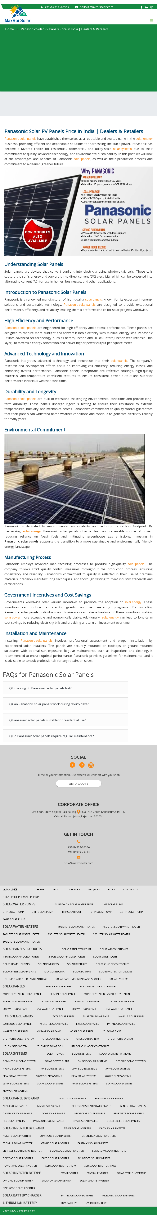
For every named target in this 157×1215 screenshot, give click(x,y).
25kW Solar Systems (16, 1083)
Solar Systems (119, 979)
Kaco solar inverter (112, 1128)
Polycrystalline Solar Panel (98, 986)
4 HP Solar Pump (71, 911)
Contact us (130, 889)
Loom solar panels (53, 1113)
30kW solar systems (50, 1083)
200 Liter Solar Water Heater (21, 934)
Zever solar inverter (77, 1128)
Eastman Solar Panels (109, 1098)
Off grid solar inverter (18, 1180)
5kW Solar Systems (15, 1076)
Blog (111, 889)
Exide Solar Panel (87, 1023)
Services (74, 889)
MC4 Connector (54, 971)
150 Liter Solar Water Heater (121, 926)
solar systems (122, 148)
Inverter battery (95, 1203)
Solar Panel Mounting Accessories (78, 979)
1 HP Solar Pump (112, 904)
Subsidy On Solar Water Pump (74, 904)
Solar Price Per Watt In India (21, 897)
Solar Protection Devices (115, 971)
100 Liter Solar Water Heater (76, 926)
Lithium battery (67, 1203)
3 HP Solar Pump (42, 911)
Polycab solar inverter (18, 1158)
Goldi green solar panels (123, 1121)
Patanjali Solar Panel (121, 1023)
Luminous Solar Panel (17, 1023)
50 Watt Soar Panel (54, 1001)
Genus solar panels (133, 1106)
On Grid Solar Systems (92, 1061)
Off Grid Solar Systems (131, 1061)
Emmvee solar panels (49, 1106)
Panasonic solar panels (20, 138)
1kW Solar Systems (51, 1068)
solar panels (82, 159)
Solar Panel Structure (77, 949)
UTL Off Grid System (120, 1038)
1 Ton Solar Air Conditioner (21, 956)
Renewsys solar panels (129, 1113)
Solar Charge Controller (112, 964)
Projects (94, 889)
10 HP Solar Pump (14, 919)
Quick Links (10, 889)
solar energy (144, 138)
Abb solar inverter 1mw (60, 1165)
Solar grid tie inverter (94, 1180)
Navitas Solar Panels (72, 1098)
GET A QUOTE (78, 783)
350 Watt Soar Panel (119, 1009)
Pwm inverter (69, 1173)
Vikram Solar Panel (49, 1031)
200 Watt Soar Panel (16, 1009)
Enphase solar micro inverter (22, 1150)
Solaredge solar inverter (67, 1150)
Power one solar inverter (20, 1165)
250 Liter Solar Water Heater (66, 934)
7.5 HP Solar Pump (131, 911)
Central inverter (97, 1173)
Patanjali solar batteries (77, 1195)
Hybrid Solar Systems (17, 1068)
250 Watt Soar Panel (50, 1009)
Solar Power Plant (57, 1061)
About (57, 889)
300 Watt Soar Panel (85, 1009)
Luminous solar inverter (56, 1135)
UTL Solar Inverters (55, 1038)
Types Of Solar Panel (58, 986)
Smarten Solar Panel (96, 1016)
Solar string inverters (131, 1173)
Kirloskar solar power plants (91, 1106)
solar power (12, 617)
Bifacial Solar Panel (62, 994)
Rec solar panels (14, 1121)
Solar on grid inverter (56, 1180)
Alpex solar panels (15, 1106)
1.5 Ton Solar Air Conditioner (66, 956)
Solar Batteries (77, 964)
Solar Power (55, 1053)
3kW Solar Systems (117, 1068)
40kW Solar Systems (85, 1083)
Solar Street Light (105, 956)
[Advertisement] (78, 63)
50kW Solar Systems (119, 1083)
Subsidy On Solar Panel (18, 1001)
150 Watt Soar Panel (122, 1001)
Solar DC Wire (82, 971)
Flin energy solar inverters (98, 1135)
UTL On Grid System (15, 1046)
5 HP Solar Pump (101, 911)
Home (40, 889)
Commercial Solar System (19, 1061)
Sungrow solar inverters (109, 1150)
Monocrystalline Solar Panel (22, 994)
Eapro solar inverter (55, 1158)
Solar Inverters (48, 964)
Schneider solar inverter (94, 1158)
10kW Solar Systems (49, 1076)
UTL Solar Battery (87, 1038)
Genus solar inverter (55, 1143)
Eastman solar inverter (93, 1143)
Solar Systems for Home (115, 1053)
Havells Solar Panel (132, 1016)
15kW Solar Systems (83, 1076)
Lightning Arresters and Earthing (25, 979)
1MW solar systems (15, 1091)
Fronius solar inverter (18, 1143)
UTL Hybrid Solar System (18, 1038)
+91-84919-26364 (57, 7)
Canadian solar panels (17, 1113)
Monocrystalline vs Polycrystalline (107, 994)
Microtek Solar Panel (54, 1023)
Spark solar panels (85, 1121)
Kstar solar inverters (17, 1135)
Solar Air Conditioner (114, 949)
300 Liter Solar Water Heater (111, 934)
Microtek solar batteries (118, 1195)
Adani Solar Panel (81, 1031)
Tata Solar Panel (63, 1016)
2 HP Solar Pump (13, 911)
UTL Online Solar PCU (49, 1046)
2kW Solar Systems (84, 1068)
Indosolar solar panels (89, 1113)
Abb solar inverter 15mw (100, 1165)
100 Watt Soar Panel (88, 1001)
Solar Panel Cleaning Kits (19, 971)
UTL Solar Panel (112, 1031)
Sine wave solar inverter (19, 1188)
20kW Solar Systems (118, 1076)
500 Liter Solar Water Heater (21, 941)
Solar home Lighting (16, 964)
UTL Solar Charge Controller (90, 1046)
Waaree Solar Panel (16, 1031)
